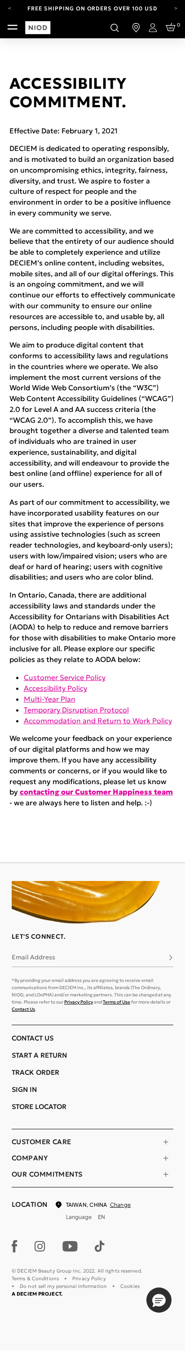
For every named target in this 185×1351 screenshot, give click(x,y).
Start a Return (39, 1055)
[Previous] (9, 7)
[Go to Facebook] (15, 1246)
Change (120, 1204)
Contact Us (23, 1009)
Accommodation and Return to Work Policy (98, 720)
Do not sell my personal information (63, 1286)
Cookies (130, 1286)
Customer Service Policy (65, 677)
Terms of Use (116, 1002)
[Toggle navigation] (12, 27)
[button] (159, 1300)
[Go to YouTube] (70, 1246)
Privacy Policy (78, 1002)
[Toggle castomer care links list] (165, 1142)
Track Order (35, 1072)
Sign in (24, 1089)
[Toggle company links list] (165, 1158)
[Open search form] (114, 27)
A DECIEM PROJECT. (37, 1294)
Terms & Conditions (35, 1278)
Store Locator (39, 1106)
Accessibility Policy (55, 688)
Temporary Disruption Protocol (76, 709)
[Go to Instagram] (40, 1246)
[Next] (175, 7)
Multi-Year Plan (49, 698)
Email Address (33, 957)
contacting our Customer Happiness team (96, 791)
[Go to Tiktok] (100, 1246)
